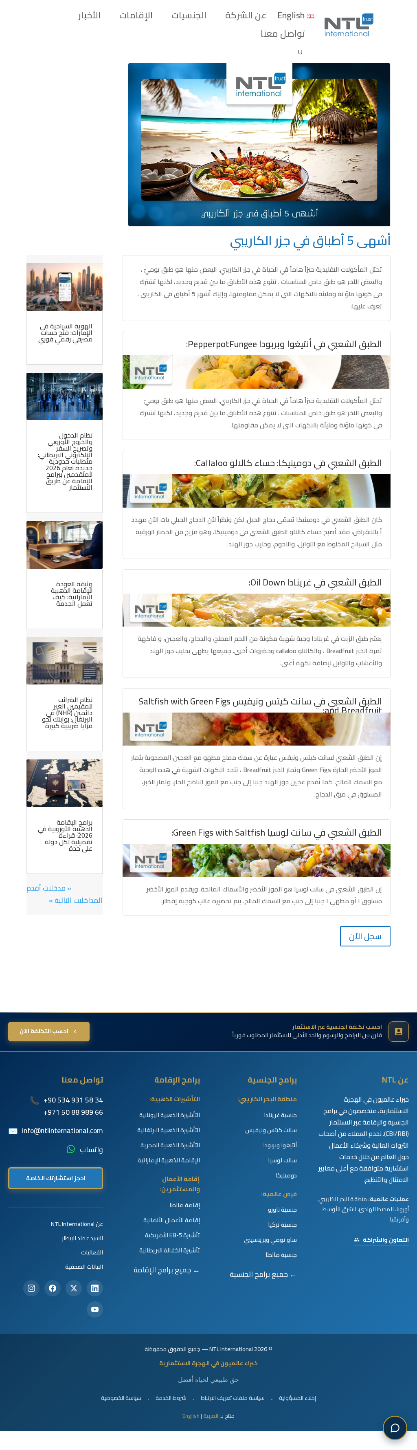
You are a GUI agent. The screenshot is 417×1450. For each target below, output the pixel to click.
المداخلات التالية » (76, 900)
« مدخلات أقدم (48, 888)
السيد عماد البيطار (82, 1237)
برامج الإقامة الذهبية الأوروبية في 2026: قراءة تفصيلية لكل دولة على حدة (65, 835)
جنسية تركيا (282, 1224)
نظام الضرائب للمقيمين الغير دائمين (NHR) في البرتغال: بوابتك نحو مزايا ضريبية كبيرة (67, 712)
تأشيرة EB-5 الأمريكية (172, 1235)
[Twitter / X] (74, 1288)
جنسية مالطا (281, 1255)
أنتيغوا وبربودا (280, 1145)
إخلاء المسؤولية (297, 1398)
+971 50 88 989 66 (73, 1112)
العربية (210, 1415)
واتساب (91, 1150)
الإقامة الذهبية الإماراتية (169, 1160)
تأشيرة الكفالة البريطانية (169, 1250)
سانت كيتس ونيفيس (271, 1130)
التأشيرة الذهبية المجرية (170, 1145)
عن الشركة (246, 18)
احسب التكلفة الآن (44, 1031)
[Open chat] (395, 1428)
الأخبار (89, 18)
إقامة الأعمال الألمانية (171, 1220)
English (191, 1415)
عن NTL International (77, 1223)
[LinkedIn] (95, 1288)
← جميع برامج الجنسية (263, 1274)
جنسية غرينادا (280, 1115)
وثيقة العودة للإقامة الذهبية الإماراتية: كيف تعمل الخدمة (71, 593)
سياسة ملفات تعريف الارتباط (233, 1398)
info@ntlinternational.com (62, 1130)
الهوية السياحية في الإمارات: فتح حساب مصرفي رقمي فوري (65, 332)
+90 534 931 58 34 (73, 1100)
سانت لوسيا (282, 1160)
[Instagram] (31, 1288)
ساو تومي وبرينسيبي (270, 1239)
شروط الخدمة (171, 1398)
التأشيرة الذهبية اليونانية (169, 1115)
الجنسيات (188, 18)
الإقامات (136, 18)
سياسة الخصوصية (121, 1398)
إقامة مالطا (184, 1205)
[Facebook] (52, 1288)
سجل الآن (365, 936)
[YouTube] (95, 1309)
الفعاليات (92, 1252)
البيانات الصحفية (84, 1266)
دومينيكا (286, 1175)
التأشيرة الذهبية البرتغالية (168, 1130)
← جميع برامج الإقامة (167, 1269)
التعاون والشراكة (386, 1240)
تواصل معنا (283, 36)
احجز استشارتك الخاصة (56, 1178)
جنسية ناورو (282, 1209)
